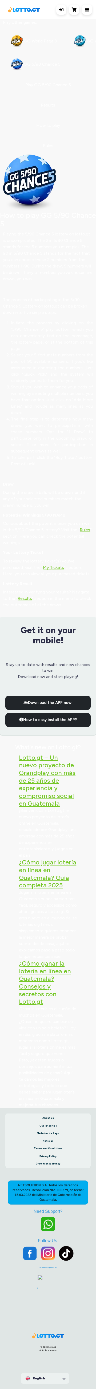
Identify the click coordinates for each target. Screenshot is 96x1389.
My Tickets (53, 567)
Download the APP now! (50, 702)
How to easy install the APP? (50, 719)
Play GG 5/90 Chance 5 (48, 84)
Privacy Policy (48, 1156)
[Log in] (61, 10)
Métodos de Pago (48, 1133)
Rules (48, 145)
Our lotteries (48, 1125)
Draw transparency (48, 1163)
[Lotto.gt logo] (24, 9)
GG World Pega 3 (40, 41)
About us (48, 1117)
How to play (48, 125)
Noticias (48, 1140)
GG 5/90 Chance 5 (42, 64)
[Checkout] (75, 10)
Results (48, 105)
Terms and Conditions (48, 1148)
